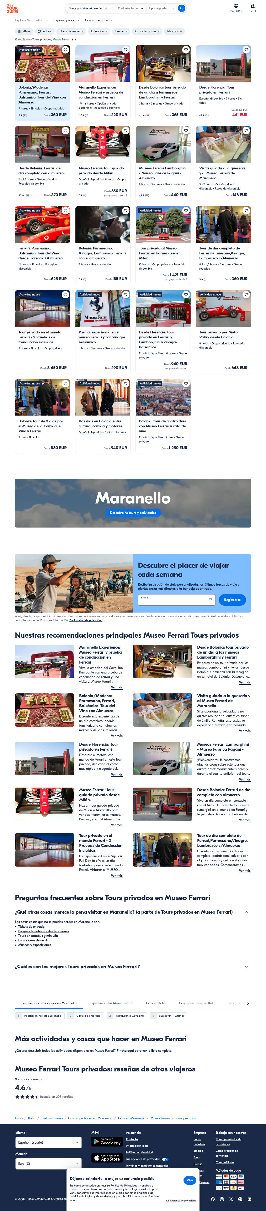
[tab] (49, 1003)
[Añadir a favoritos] (65, 49)
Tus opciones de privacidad (143, 1159)
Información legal (137, 1146)
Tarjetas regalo (199, 1173)
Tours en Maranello (131, 1118)
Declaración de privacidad (85, 620)
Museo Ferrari (160, 1118)
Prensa (198, 1164)
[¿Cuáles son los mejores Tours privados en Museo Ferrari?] (246, 966)
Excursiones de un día (33, 940)
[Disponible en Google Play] (107, 1142)
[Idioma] (236, 5)
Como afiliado (225, 1162)
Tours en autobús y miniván (38, 936)
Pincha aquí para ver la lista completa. (144, 1051)
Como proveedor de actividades (228, 1141)
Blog (197, 1157)
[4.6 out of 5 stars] (27, 1096)
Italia (31, 1118)
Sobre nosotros (199, 1141)
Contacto (132, 1139)
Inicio (19, 1118)
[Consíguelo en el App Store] (107, 1158)
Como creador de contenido (227, 1153)
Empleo (198, 1151)
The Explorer (201, 1182)
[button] (42, 83)
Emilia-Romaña (52, 1118)
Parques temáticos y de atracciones (43, 931)
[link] (42, 83)
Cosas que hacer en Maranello (90, 1118)
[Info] (74, 39)
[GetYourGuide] (12, 8)
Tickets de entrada (31, 927)
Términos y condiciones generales (147, 1165)
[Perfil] (252, 5)
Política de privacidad (139, 1152)
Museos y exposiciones (34, 945)
